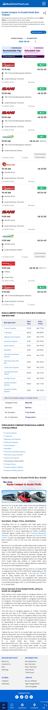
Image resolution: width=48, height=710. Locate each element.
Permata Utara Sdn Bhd (13, 455)
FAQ (3, 667)
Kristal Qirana (9, 346)
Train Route (29, 672)
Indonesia (5, 684)
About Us (5, 661)
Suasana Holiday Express (13, 470)
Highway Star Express (12, 337)
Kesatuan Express (11, 341)
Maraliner (7, 350)
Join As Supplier (31, 686)
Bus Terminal (30, 664)
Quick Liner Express (11, 367)
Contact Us (6, 664)
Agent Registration (32, 684)
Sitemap (5, 670)
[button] (12, 52)
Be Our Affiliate (31, 681)
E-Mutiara (8, 333)
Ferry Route (29, 670)
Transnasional (33, 573)
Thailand (5, 681)
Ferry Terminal (30, 667)
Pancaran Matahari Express (14, 452)
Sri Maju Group (9, 378)
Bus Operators (30, 661)
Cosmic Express (10, 328)
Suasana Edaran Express (13, 467)
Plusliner (43, 573)
